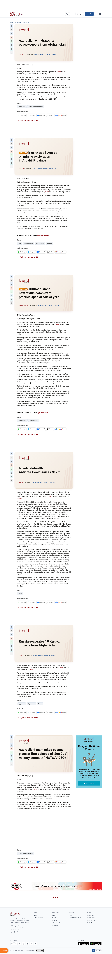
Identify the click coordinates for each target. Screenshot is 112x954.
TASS (31, 669)
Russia (40, 704)
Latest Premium (38, 917)
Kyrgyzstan (21, 704)
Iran (19, 243)
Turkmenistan (22, 420)
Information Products (75, 917)
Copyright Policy (91, 920)
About (53, 915)
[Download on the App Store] (83, 943)
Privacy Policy (91, 917)
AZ (96, 950)
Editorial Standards (57, 923)
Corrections (55, 925)
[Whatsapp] (12, 943)
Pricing (71, 915)
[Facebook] (16, 943)
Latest (35, 915)
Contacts (54, 920)
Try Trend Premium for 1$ (28, 120)
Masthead (54, 917)
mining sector (40, 243)
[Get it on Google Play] (96, 943)
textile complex (34, 420)
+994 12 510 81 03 (15, 930)
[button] (11, 26)
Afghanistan (21, 106)
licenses (49, 243)
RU (100, 950)
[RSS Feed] (35, 943)
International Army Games (25, 853)
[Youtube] (23, 943)
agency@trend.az (14, 932)
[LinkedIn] (31, 943)
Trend (59, 72)
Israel (20, 593)
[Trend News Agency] (15, 914)
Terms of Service (91, 915)
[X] (19, 943)
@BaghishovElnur (43, 235)
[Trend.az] (16, 14)
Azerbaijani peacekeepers (36, 106)
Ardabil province (28, 243)
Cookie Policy (90, 923)
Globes (19, 498)
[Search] (67, 14)
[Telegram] (27, 943)
